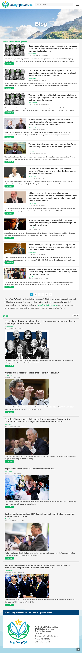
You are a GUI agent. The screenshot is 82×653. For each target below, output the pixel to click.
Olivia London (32, 53)
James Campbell (33, 228)
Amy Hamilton (32, 102)
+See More (9, 63)
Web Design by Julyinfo (42, 642)
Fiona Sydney (9, 424)
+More (75, 316)
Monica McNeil (9, 519)
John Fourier (32, 203)
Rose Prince (32, 127)
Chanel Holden (32, 176)
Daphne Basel (9, 326)
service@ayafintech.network (47, 305)
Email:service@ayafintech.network (46, 636)
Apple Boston (32, 277)
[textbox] (54, 4)
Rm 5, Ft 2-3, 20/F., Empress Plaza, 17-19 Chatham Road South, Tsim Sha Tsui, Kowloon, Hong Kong (46, 630)
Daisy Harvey (32, 78)
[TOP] (78, 649)
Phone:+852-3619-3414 (42, 639)
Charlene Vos (8, 570)
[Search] (71, 4)
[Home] (17, 4)
